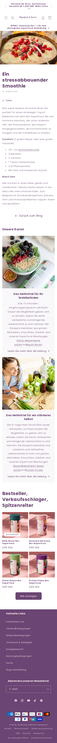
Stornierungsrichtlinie (18, 738)
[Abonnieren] (47, 689)
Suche (9, 662)
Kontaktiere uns (15, 621)
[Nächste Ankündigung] (51, 6)
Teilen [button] (8, 100)
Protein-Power (34, 470)
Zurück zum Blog (31, 216)
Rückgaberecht (15, 649)
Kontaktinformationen (41, 738)
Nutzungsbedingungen (19, 656)
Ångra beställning (16, 669)
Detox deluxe (25, 340)
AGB (17, 733)
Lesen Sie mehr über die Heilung (27, 351)
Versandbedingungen (18, 628)
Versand (26, 733)
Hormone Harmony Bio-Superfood (39, 542)
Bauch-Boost (34, 344)
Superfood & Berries (26, 725)
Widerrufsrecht (21, 728)
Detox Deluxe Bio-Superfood (12, 581)
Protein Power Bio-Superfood (39, 581)
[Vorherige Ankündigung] (5, 6)
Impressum (38, 733)
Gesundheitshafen (24, 465)
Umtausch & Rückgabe (19, 642)
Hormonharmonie (28, 149)
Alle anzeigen (28, 596)
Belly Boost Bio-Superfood (11, 542)
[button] (6, 17)
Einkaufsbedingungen (18, 635)
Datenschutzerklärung (42, 728)
